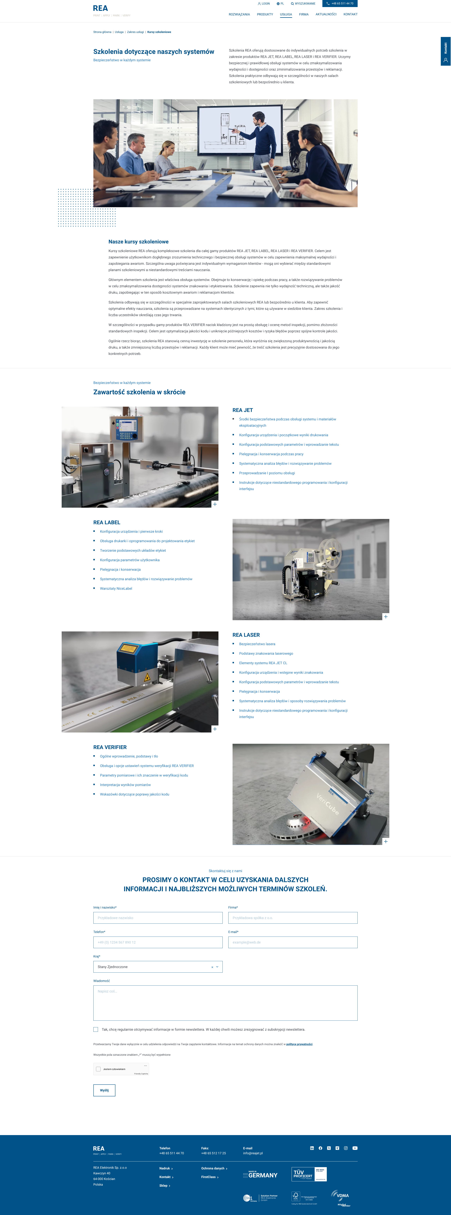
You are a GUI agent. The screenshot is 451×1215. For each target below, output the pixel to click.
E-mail (232, 932)
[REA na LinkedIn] (312, 1148)
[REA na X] (329, 1148)
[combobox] (158, 966)
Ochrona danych (212, 1168)
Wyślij (104, 1090)
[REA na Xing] (337, 1148)
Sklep (163, 1186)
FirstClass (208, 1177)
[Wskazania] (140, 457)
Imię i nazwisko (104, 907)
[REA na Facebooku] (320, 1148)
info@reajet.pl (253, 1153)
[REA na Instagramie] (346, 1148)
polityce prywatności (299, 1044)
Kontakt (165, 1177)
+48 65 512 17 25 (213, 1153)
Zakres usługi (135, 32)
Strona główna (102, 32)
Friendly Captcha (141, 1074)
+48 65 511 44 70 (171, 1153)
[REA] (111, 11)
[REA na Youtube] (355, 1148)
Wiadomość (101, 981)
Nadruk (164, 1168)
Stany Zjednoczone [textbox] (113, 967)
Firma (232, 907)
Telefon (98, 932)
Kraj (96, 956)
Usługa (119, 32)
